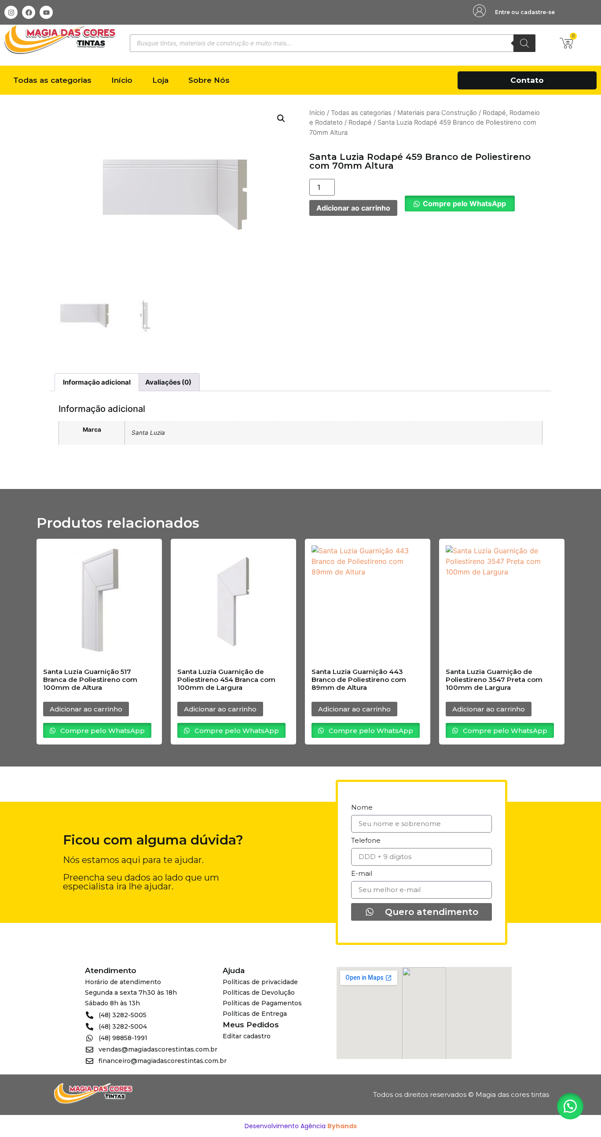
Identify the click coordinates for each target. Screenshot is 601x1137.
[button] (281, 118)
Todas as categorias (52, 80)
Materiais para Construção (437, 113)
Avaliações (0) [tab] (168, 382)
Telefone (366, 840)
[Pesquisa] (524, 43)
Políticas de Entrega (255, 1014)
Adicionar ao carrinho (353, 208)
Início (121, 80)
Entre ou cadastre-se (525, 12)
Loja (160, 80)
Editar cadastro (247, 1036)
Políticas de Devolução (259, 992)
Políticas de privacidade (260, 982)
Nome (362, 807)
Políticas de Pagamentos (262, 1003)
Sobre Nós (209, 80)
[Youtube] (46, 12)
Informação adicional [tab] (97, 382)
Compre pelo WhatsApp (464, 203)
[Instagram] (11, 12)
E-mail (361, 874)
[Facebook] (28, 12)
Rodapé (360, 122)
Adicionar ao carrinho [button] (86, 709)
